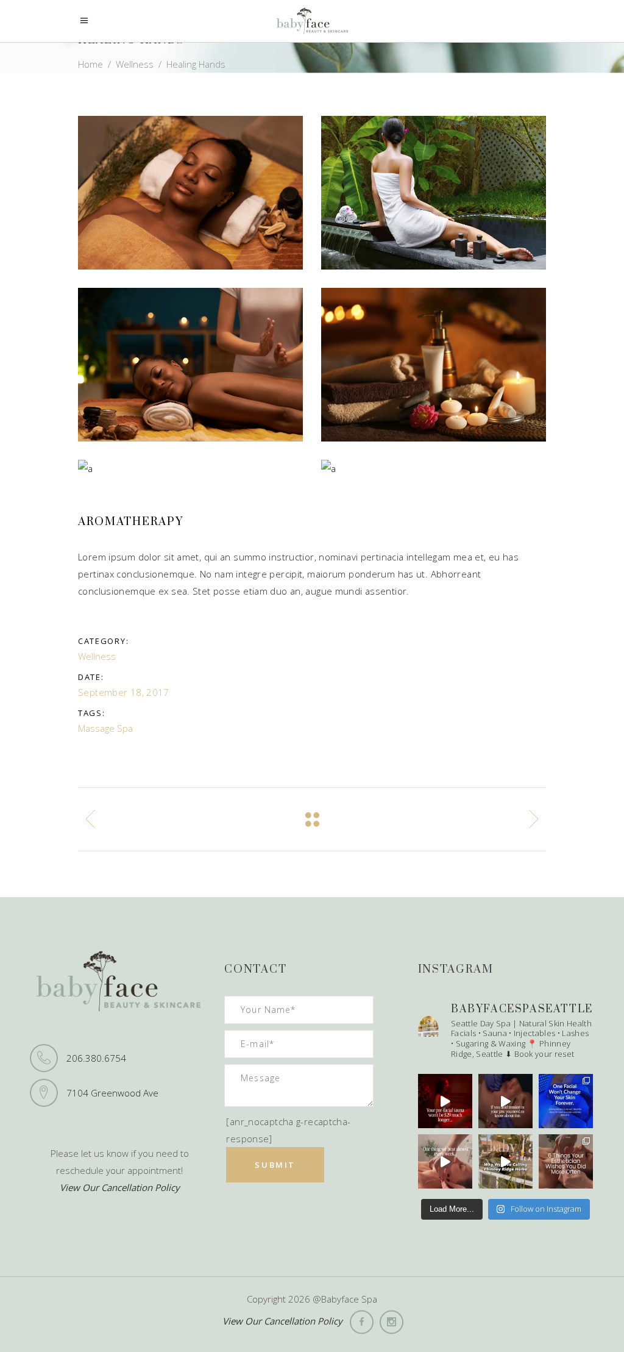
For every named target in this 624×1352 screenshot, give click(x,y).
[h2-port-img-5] (433, 365)
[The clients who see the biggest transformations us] (566, 1101)
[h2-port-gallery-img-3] (190, 193)
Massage (96, 728)
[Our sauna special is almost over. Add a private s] (445, 1101)
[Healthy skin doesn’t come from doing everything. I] (566, 1161)
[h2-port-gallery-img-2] (433, 193)
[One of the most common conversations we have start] (445, 1161)
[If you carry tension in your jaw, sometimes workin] (505, 1101)
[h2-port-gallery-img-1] (190, 365)
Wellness (135, 65)
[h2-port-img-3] (433, 468)
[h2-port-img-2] (190, 468)
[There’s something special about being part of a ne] (505, 1161)
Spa (125, 728)
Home (90, 65)
